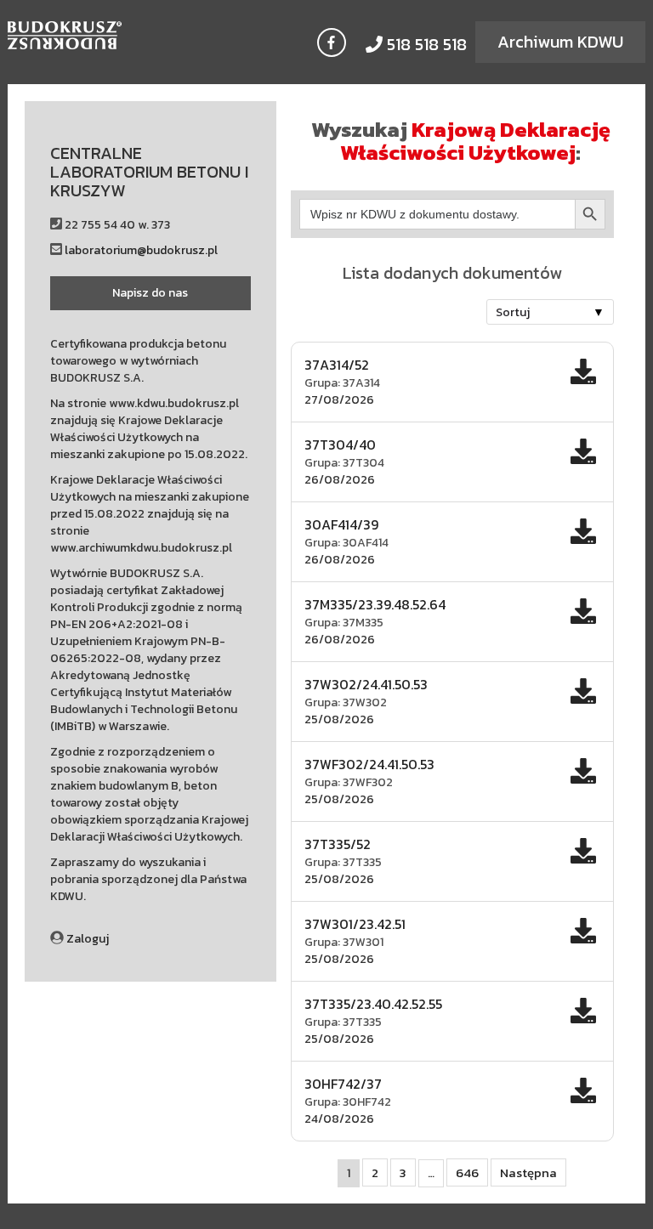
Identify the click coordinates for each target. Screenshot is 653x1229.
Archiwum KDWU (560, 41)
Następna (528, 1172)
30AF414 (366, 543)
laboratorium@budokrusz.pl (141, 250)
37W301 (363, 942)
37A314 (361, 383)
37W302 (365, 702)
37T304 (363, 463)
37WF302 (368, 782)
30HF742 (367, 1102)
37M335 (363, 622)
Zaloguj (87, 939)
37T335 (362, 862)
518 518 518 (425, 44)
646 (467, 1172)
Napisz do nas (150, 293)
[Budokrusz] (88, 35)
